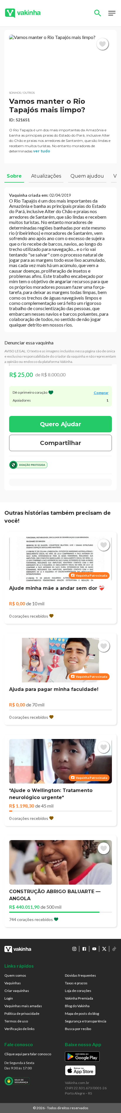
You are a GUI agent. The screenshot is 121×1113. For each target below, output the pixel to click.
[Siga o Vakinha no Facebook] (84, 949)
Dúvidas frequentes (80, 975)
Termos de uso (16, 1021)
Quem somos (15, 975)
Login (8, 998)
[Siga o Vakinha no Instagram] (74, 949)
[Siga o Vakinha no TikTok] (114, 949)
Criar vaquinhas (16, 990)
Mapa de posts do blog (82, 1013)
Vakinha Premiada (79, 998)
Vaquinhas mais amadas (23, 1006)
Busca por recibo (78, 1029)
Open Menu (112, 13)
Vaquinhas (12, 983)
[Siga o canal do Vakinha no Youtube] (94, 949)
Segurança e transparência (85, 1021)
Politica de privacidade (21, 1013)
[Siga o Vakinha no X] (104, 949)
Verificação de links (19, 1029)
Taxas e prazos (76, 983)
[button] (60, 60)
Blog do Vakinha (77, 1006)
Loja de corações (78, 990)
